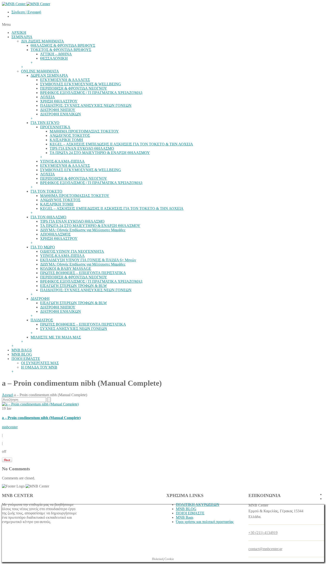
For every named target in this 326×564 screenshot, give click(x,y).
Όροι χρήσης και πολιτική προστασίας (205, 522)
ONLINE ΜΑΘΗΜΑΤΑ (40, 71)
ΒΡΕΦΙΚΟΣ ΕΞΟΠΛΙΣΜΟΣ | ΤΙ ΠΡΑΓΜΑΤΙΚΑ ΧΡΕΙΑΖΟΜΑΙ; (91, 93)
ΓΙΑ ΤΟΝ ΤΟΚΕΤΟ (46, 191)
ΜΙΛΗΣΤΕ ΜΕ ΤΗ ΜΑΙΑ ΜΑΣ (56, 337)
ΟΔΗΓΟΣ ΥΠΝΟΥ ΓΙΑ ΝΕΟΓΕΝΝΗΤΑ (72, 251)
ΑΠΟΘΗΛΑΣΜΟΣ (55, 234)
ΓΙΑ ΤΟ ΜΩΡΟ (43, 247)
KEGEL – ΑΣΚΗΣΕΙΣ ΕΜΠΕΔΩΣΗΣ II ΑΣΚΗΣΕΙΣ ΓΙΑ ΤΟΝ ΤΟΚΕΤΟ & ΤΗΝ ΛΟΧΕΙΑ (121, 144)
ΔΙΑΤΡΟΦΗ (40, 299)
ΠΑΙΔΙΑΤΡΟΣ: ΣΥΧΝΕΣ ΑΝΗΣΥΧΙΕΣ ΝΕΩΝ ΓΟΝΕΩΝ (85, 105)
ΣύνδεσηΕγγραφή (26, 12)
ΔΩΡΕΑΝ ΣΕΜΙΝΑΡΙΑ (49, 75)
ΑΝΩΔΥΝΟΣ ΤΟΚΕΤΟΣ (70, 135)
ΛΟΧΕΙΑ (47, 97)
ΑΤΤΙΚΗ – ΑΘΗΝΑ (56, 54)
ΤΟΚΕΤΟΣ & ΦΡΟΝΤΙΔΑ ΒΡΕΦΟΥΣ (61, 50)
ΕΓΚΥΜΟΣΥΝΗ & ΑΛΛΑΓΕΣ (65, 80)
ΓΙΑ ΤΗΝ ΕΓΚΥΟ (45, 123)
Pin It (7, 459)
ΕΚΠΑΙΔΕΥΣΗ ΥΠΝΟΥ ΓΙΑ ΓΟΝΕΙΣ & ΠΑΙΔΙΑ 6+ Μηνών (88, 260)
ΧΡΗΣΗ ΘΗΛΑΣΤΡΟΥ (59, 101)
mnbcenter (10, 427)
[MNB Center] (26, 4)
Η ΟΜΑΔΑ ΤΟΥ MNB (39, 367)
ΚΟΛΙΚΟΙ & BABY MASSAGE (65, 269)
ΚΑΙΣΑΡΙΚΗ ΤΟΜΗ (66, 140)
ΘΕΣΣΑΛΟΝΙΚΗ (54, 58)
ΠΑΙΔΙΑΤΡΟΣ (42, 320)
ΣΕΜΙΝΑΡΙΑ (21, 37)
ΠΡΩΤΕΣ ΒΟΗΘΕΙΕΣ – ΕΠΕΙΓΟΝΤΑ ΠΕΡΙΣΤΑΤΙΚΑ (83, 273)
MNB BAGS (21, 350)
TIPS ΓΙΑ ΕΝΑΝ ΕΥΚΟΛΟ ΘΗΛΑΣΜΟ (82, 148)
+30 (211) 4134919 (263, 533)
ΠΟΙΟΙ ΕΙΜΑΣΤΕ (25, 359)
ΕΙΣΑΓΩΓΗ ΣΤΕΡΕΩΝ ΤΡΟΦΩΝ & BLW (73, 286)
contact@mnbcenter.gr (265, 549)
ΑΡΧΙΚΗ (18, 33)
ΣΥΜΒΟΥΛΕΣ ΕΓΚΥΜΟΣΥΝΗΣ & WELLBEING (80, 84)
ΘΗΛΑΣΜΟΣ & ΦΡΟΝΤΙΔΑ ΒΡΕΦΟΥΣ (63, 45)
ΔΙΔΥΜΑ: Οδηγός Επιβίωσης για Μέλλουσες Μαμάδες (82, 230)
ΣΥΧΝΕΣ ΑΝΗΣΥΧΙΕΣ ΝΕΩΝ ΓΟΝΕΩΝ (73, 329)
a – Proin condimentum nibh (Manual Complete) (41, 418)
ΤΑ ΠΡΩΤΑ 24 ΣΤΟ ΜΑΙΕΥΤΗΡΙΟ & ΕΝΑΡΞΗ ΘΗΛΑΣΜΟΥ (100, 153)
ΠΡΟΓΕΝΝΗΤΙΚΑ (55, 127)
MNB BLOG (21, 354)
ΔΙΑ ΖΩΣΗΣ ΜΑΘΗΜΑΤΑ (42, 41)
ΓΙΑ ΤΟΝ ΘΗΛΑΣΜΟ (48, 217)
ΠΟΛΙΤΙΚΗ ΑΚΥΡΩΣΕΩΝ (197, 504)
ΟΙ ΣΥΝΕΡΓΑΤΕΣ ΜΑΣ (40, 363)
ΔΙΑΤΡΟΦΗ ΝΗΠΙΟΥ (57, 110)
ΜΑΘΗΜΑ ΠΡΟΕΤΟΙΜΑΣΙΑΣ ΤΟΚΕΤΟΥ (84, 131)
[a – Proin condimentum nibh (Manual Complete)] (40, 404)
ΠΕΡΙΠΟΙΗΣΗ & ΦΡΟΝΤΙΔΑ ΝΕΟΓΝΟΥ (73, 88)
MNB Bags (184, 517)
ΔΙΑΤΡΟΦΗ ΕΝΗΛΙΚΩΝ (60, 114)
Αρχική (7, 395)
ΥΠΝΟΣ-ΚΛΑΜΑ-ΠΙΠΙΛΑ (62, 161)
